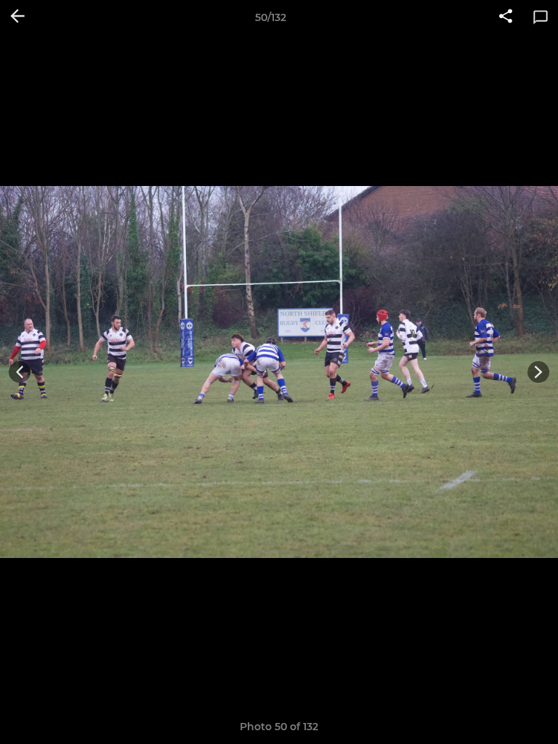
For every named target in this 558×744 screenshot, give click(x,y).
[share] (505, 17)
